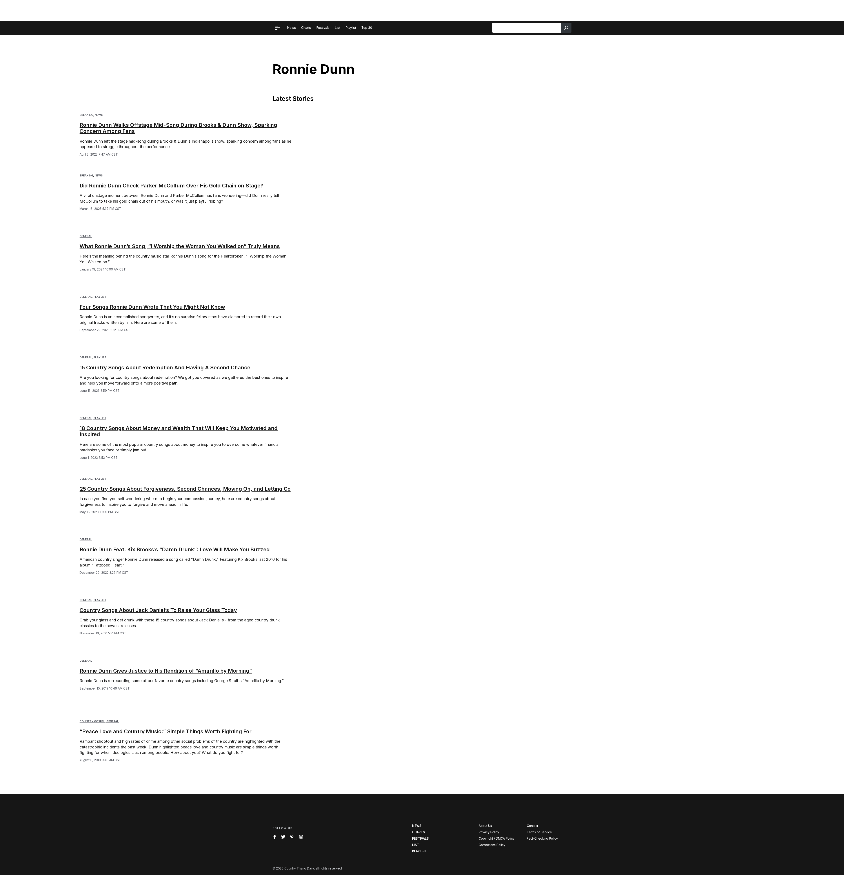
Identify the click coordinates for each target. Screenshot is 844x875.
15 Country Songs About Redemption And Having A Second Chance (165, 367)
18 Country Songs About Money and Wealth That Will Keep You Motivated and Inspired (179, 431)
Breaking (86, 114)
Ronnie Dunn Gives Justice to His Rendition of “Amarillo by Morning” (166, 671)
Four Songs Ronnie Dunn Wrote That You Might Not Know (152, 307)
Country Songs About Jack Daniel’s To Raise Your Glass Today (158, 610)
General (86, 236)
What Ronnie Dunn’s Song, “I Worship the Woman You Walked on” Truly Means (180, 246)
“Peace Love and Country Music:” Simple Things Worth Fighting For (165, 731)
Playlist (99, 296)
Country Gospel (92, 721)
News (99, 114)
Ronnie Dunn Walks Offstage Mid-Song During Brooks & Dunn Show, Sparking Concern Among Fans (178, 128)
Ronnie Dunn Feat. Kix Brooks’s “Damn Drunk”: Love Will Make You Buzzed (175, 549)
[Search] (566, 28)
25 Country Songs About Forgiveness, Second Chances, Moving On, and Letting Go (185, 489)
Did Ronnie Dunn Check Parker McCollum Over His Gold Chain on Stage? (171, 185)
